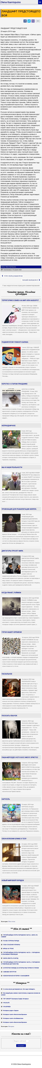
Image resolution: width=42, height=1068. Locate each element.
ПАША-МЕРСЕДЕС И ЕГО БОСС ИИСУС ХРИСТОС (20, 757)
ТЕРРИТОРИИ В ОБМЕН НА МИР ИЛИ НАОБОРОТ (20, 300)
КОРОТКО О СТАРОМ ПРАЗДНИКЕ (14, 384)
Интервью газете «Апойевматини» (13, 1018)
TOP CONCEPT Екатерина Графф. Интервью (16, 998)
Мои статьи (11, 921)
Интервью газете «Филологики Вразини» (15, 1014)
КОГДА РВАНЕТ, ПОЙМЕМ (11, 593)
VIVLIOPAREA (7, 1006)
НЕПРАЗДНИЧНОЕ (8, 426)
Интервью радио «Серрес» (11, 1010)
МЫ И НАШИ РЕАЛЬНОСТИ (12, 467)
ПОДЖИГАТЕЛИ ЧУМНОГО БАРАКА (15, 342)
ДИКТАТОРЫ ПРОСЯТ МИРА (12, 551)
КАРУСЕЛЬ (6, 799)
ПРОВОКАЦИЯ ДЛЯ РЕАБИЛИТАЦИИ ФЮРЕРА (19, 509)
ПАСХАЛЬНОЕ (7, 674)
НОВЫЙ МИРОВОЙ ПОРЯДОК (13, 880)
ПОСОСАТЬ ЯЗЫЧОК (9, 716)
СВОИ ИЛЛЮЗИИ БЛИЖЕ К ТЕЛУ (14, 839)
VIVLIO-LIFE (6, 1002)
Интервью (11, 1026)
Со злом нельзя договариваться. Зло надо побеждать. (19, 989)
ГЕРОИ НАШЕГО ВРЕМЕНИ (12, 632)
